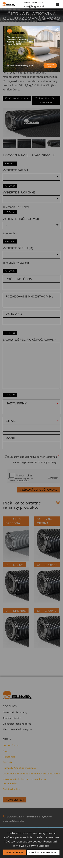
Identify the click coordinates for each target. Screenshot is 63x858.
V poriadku (14, 852)
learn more (50, 66)
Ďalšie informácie (43, 852)
